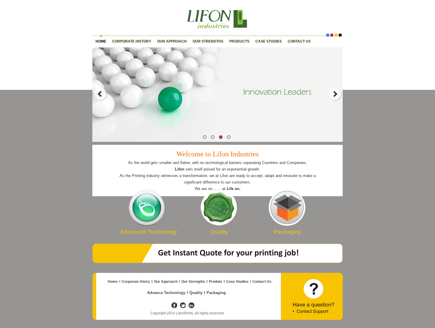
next (335, 94)
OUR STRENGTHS (208, 41)
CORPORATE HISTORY (131, 41)
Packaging (216, 292)
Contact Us (261, 282)
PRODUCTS (239, 41)
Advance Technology (166, 292)
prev (100, 94)
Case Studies (237, 282)
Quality (195, 292)
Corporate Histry (136, 282)
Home (113, 282)
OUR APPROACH (172, 41)
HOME (101, 41)
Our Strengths (193, 282)
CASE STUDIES (268, 41)
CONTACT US (299, 41)
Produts (215, 282)
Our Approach (166, 282)
